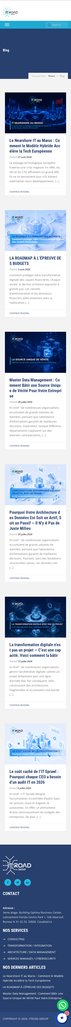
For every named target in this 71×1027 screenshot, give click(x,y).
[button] (62, 1005)
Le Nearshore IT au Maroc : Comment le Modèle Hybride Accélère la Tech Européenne (34, 146)
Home (51, 76)
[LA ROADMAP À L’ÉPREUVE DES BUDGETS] (35, 230)
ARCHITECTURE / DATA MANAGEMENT (32, 952)
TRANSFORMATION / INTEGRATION (30, 945)
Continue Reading (19, 191)
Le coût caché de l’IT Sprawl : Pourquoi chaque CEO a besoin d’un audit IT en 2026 (35, 777)
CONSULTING (16, 939)
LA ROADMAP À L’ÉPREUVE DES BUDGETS (28, 987)
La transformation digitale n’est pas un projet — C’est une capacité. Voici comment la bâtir (35, 650)
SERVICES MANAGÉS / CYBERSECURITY (32, 958)
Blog (62, 76)
